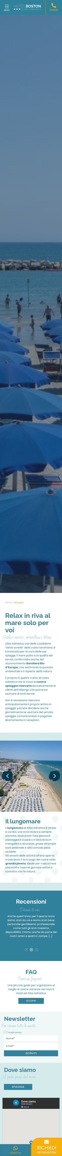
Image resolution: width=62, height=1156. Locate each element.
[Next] (54, 776)
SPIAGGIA (18, 1087)
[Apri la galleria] (31, 776)
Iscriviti (31, 1053)
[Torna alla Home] (29, 7)
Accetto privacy (15, 1032)
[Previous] (7, 776)
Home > (9, 602)
